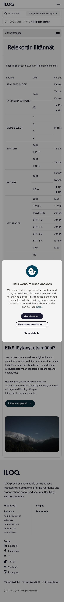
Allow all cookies (31, 316)
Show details (31, 333)
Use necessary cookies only (30, 324)
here (38, 306)
